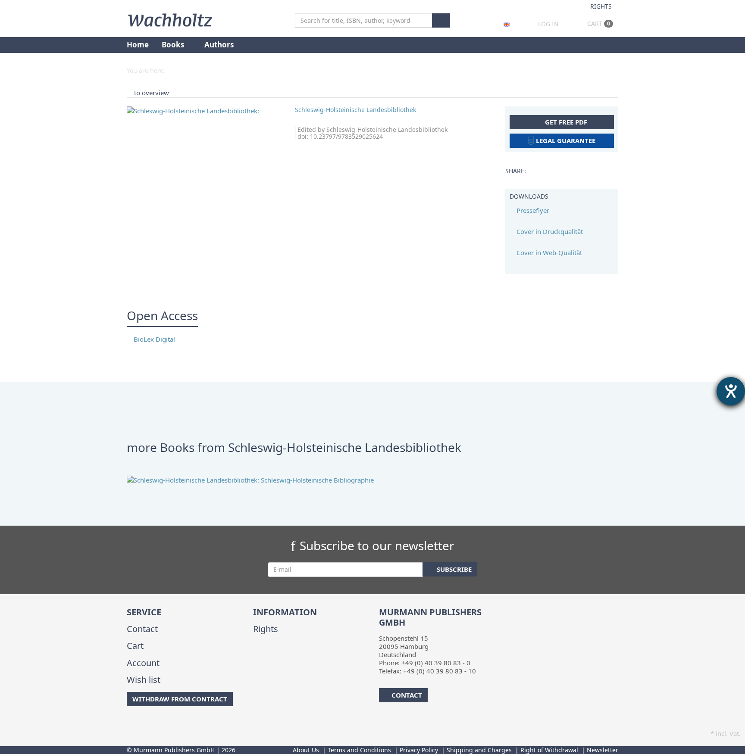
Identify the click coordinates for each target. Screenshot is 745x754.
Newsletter (602, 750)
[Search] (441, 20)
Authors (219, 45)
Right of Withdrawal (549, 750)
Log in (548, 24)
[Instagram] (141, 723)
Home (138, 45)
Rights (601, 6)
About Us (306, 750)
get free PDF (565, 122)
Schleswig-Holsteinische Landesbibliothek (355, 110)
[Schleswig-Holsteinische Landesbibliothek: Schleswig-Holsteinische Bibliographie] (372, 480)
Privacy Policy (419, 750)
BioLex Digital (153, 339)
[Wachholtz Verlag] (170, 19)
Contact (142, 629)
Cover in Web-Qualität (548, 252)
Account (143, 663)
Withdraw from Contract (179, 699)
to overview (151, 92)
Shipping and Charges (479, 750)
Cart (597, 23)
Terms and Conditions (359, 750)
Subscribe (453, 569)
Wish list (143, 679)
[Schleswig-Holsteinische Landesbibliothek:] (204, 110)
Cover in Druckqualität (549, 231)
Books (174, 45)
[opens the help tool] (731, 391)
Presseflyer (532, 210)
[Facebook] (128, 723)
